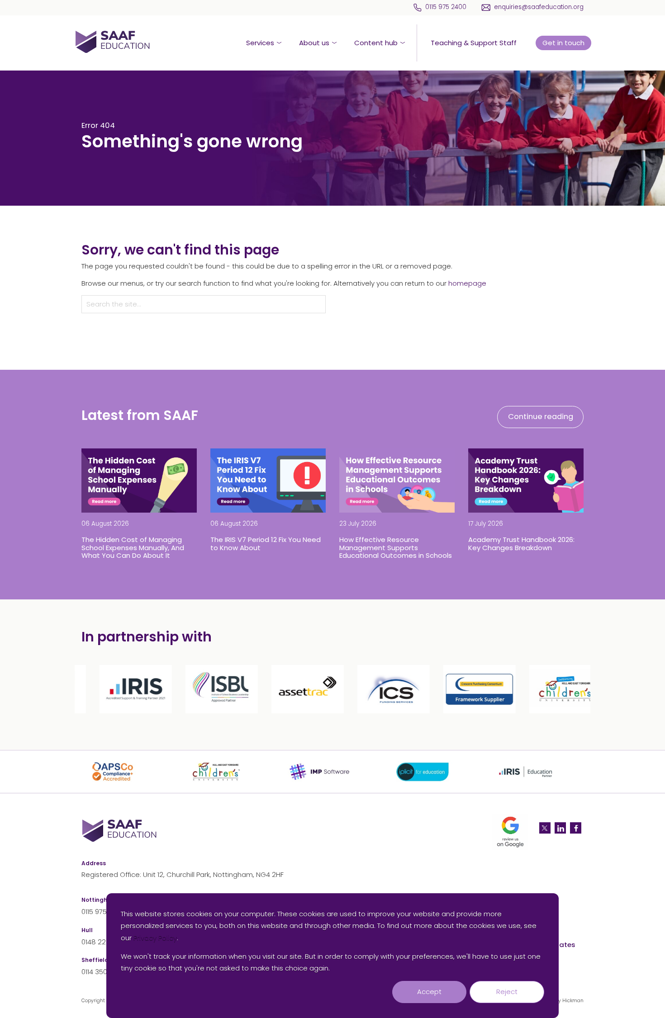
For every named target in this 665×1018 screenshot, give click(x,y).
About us (314, 42)
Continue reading (540, 416)
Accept (429, 991)
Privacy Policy (155, 938)
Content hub (376, 42)
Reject (507, 991)
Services (260, 42)
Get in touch (563, 42)
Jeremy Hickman (564, 1000)
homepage (467, 283)
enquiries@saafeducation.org (539, 7)
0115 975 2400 (445, 7)
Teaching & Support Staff (474, 42)
